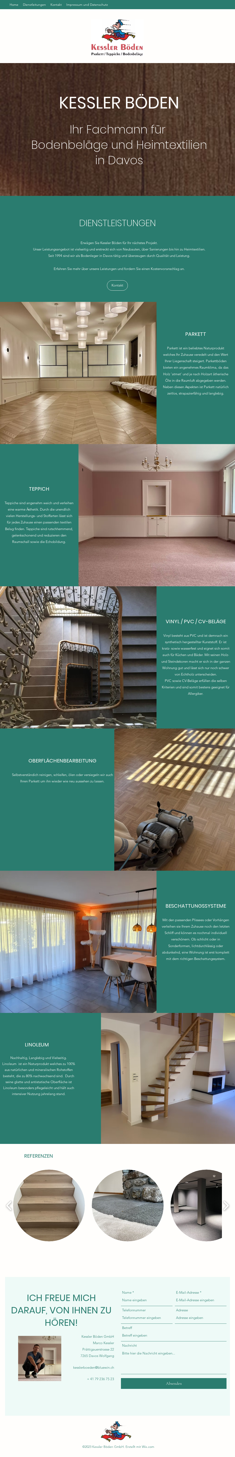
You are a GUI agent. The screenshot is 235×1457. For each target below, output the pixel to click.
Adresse (182, 1310)
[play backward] (9, 1205)
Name (126, 1292)
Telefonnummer (134, 1310)
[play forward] (226, 1205)
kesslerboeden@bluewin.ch (93, 1367)
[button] (49, 1205)
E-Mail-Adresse (187, 1292)
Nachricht (129, 1345)
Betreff (127, 1327)
